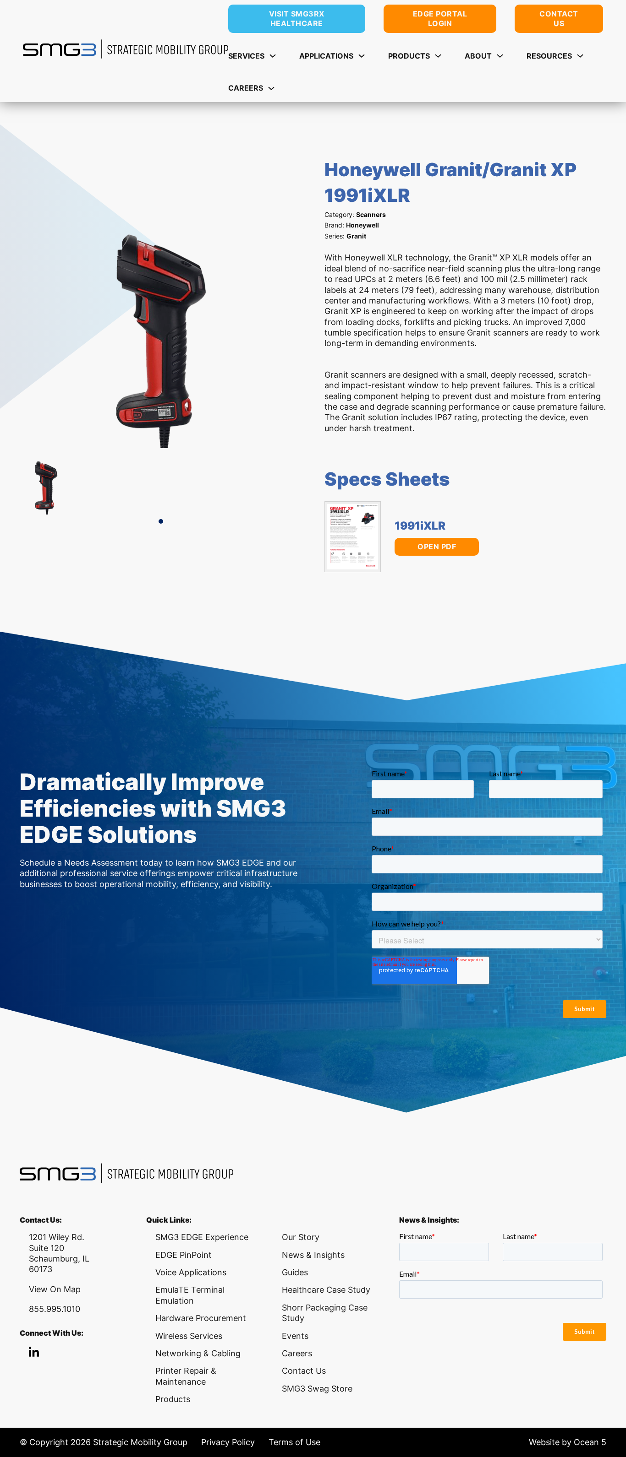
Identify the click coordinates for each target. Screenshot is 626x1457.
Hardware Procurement (200, 1318)
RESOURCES (549, 55)
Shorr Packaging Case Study (325, 1313)
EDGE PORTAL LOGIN (440, 18)
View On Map (55, 1289)
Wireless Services (188, 1336)
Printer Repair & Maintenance (185, 1376)
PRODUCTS (409, 55)
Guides (295, 1272)
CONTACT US (558, 18)
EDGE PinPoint (183, 1255)
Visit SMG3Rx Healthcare (296, 18)
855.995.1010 (54, 1309)
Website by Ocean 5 (567, 1442)
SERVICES (246, 55)
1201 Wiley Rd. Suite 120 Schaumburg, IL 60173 (59, 1253)
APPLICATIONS (326, 55)
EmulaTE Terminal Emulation (190, 1295)
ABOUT (478, 55)
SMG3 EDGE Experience (201, 1237)
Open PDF (436, 546)
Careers (297, 1353)
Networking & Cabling (198, 1353)
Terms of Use (294, 1442)
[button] (161, 521)
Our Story (300, 1237)
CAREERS (245, 87)
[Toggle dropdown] (272, 56)
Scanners (371, 214)
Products (172, 1399)
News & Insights (313, 1255)
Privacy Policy (228, 1442)
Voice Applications (190, 1272)
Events (295, 1336)
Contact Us (304, 1371)
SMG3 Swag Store (317, 1388)
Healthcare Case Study (326, 1290)
